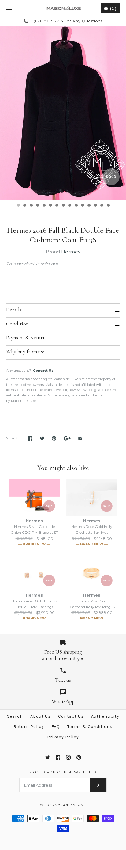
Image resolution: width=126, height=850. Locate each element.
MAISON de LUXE (69, 804)
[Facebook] (58, 757)
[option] (63, 113)
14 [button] (101, 206)
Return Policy (28, 726)
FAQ (55, 726)
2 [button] (24, 206)
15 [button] (108, 206)
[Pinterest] (78, 757)
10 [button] (76, 206)
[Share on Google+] (67, 438)
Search (15, 716)
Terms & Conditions (90, 726)
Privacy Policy (63, 737)
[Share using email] (80, 438)
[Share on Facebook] (30, 438)
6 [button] (50, 206)
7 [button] (57, 206)
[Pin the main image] (54, 438)
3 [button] (31, 206)
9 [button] (69, 206)
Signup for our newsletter (63, 772)
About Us (40, 716)
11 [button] (82, 206)
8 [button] (63, 206)
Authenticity (105, 716)
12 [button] (89, 206)
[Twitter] (47, 757)
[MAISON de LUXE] (63, 8)
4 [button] (37, 206)
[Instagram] (68, 757)
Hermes (70, 252)
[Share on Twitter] (42, 438)
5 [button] (44, 206)
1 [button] (18, 206)
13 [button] (95, 206)
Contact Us (43, 370)
